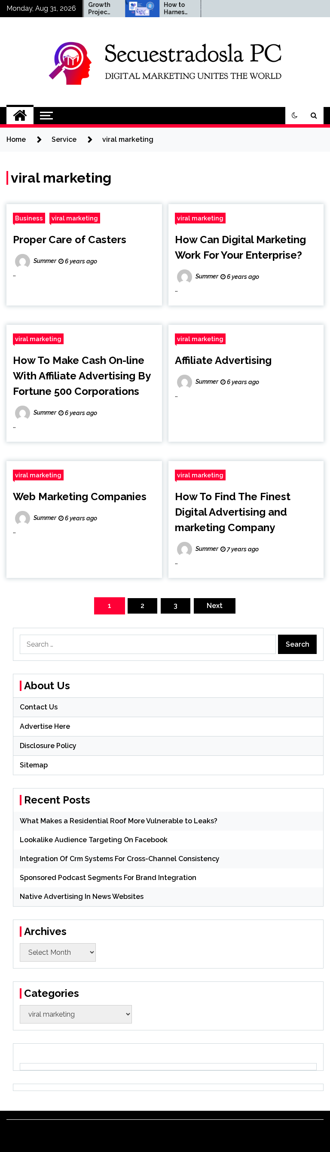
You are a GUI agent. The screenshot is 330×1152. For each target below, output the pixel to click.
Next (215, 606)
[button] (294, 115)
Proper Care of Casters (69, 239)
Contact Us (39, 707)
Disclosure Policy (48, 746)
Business (29, 218)
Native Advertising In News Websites (82, 896)
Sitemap (34, 765)
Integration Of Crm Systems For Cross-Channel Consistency (120, 859)
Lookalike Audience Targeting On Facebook (94, 840)
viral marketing (75, 218)
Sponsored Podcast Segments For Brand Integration (108, 878)
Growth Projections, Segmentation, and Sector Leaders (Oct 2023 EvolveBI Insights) (92, 8)
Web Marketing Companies (80, 496)
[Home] (20, 115)
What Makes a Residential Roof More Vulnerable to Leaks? (118, 821)
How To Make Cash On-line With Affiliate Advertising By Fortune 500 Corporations (81, 375)
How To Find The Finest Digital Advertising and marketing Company (232, 512)
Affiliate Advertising (223, 360)
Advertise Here (45, 726)
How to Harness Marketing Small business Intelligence (167, 8)
